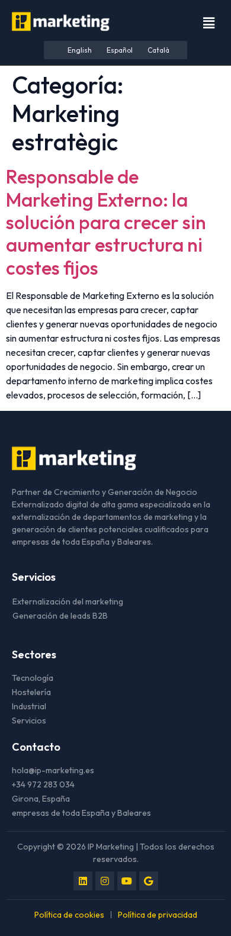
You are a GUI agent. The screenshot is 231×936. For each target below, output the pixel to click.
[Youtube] (126, 880)
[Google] (148, 880)
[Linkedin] (82, 880)
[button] (209, 23)
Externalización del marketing (67, 601)
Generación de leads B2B (60, 615)
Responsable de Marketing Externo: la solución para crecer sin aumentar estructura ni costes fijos (106, 222)
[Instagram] (104, 880)
